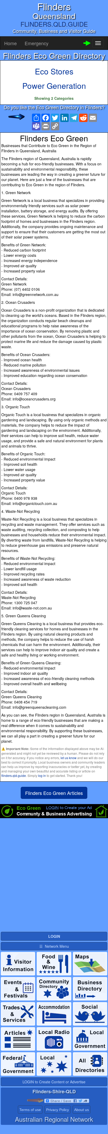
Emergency (36, 43)
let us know (69, 757)
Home (10, 43)
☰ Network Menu (54, 946)
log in (42, 775)
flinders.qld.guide (13, 775)
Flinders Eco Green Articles (54, 792)
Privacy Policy (57, 1110)
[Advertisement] (54, 877)
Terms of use (30, 1110)
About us (81, 1110)
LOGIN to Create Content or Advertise (54, 1081)
